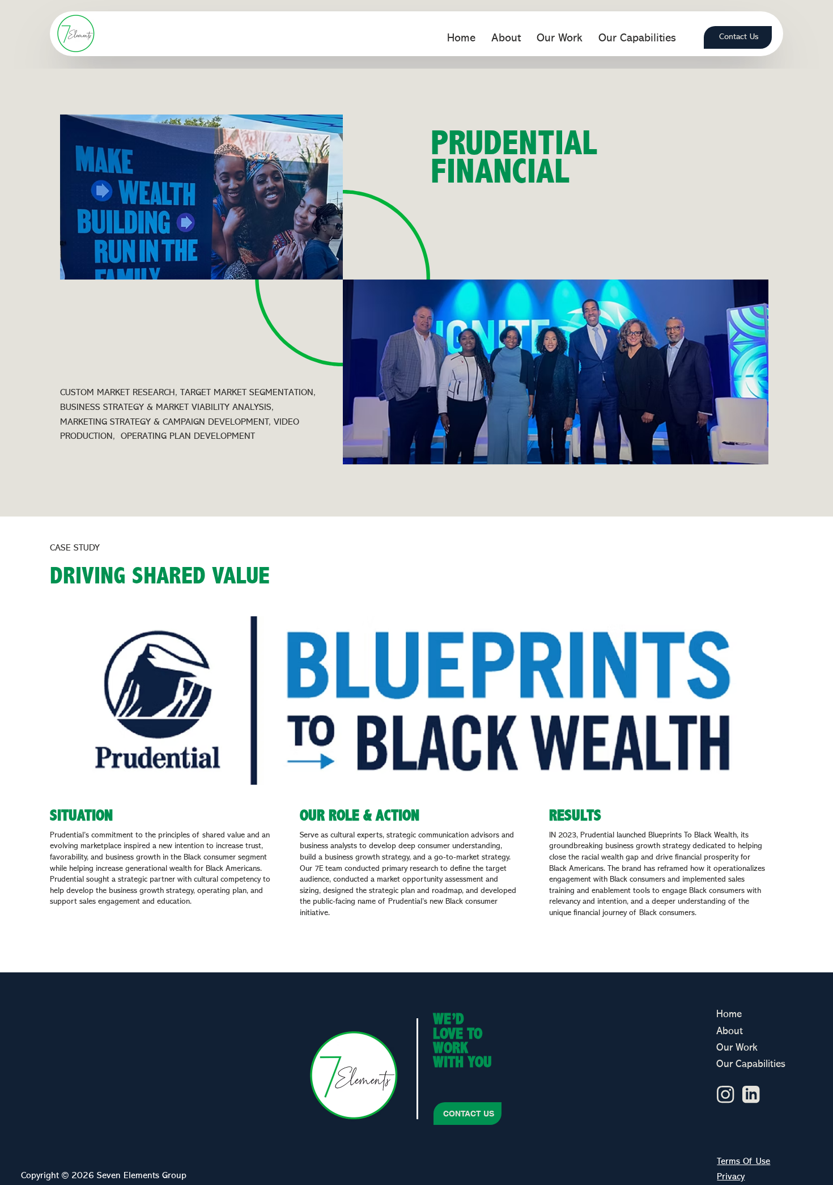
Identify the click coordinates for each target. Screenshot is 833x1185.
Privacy (731, 1177)
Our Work (737, 1048)
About (729, 1031)
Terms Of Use (743, 1161)
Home (729, 1014)
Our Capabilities (750, 1064)
